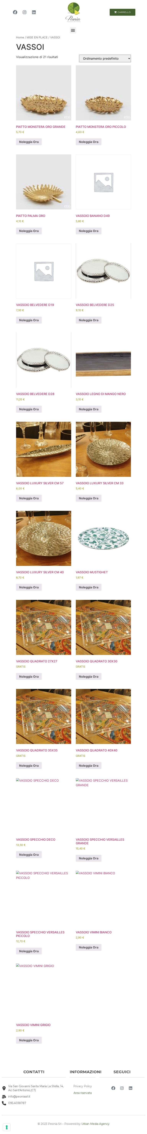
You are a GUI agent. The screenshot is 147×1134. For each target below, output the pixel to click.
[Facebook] (15, 12)
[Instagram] (24, 12)
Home (20, 37)
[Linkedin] (34, 12)
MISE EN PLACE (37, 37)
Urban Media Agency (95, 1124)
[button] (73, 30)
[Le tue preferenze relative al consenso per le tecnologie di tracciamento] (6, 1127)
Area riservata (83, 1093)
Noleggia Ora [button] (29, 142)
